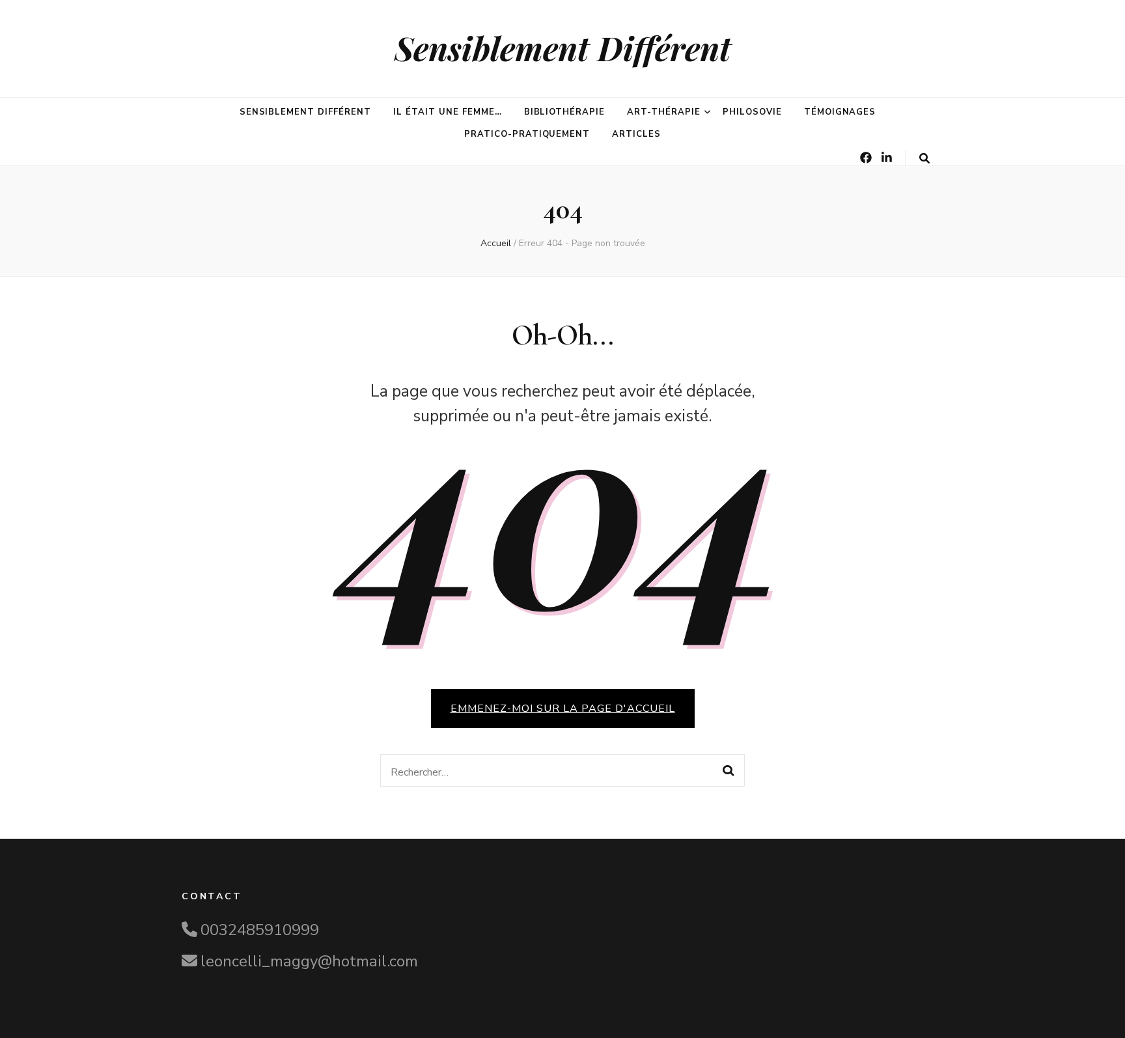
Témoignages (840, 112)
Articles (636, 134)
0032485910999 (260, 929)
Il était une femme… (447, 112)
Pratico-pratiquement (527, 134)
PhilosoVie (752, 112)
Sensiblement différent (305, 112)
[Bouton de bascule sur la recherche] (924, 158)
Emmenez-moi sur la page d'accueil (563, 708)
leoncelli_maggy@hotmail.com (309, 961)
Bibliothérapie (564, 112)
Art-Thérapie (664, 112)
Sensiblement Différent (563, 48)
